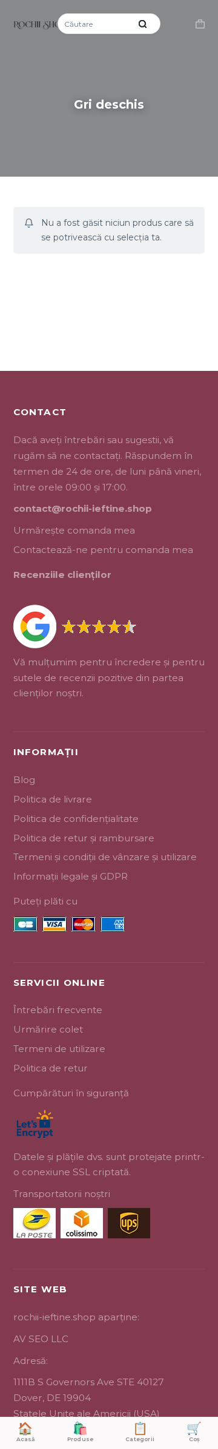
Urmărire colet (48, 1029)
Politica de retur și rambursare (83, 838)
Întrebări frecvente (57, 1010)
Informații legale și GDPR (70, 876)
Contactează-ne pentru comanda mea (103, 549)
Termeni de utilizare (59, 1048)
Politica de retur (50, 1068)
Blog (24, 780)
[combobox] (95, 23)
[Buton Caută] (142, 23)
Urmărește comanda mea (74, 530)
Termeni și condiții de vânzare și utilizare (105, 857)
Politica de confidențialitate (76, 818)
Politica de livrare (52, 799)
